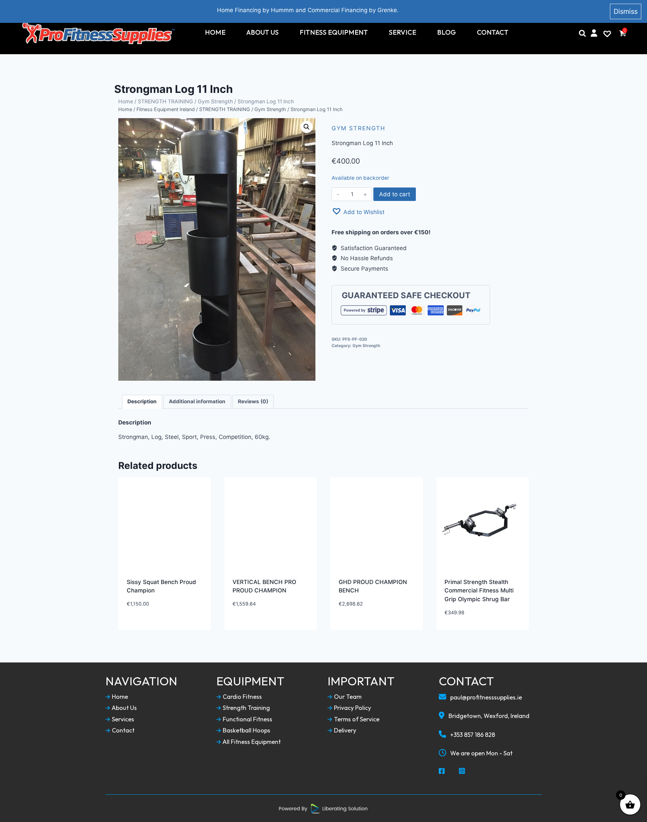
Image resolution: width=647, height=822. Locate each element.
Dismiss (626, 11)
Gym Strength (215, 101)
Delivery (344, 730)
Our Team (347, 696)
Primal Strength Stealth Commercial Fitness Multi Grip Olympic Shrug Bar (479, 591)
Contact (493, 32)
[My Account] (594, 33)
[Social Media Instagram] (462, 771)
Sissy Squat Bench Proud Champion (161, 586)
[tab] (142, 402)
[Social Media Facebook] (442, 771)
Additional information (197, 401)
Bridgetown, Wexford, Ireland (488, 716)
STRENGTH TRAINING (165, 101)
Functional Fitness (246, 719)
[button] (358, 211)
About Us (262, 32)
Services (122, 719)
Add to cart (394, 194)
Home (215, 32)
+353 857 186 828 (472, 735)
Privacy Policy (352, 708)
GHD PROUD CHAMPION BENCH (373, 586)
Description (142, 401)
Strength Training (245, 708)
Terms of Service (356, 719)
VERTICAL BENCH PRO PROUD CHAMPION (264, 586)
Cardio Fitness (241, 696)
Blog (446, 32)
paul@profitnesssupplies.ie (485, 697)
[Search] (582, 33)
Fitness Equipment (334, 32)
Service (402, 32)
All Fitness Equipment (251, 742)
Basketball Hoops (245, 730)
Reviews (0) (253, 401)
